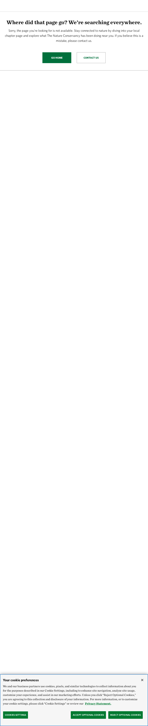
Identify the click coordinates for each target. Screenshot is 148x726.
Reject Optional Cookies (125, 715)
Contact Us (91, 57)
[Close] (142, 680)
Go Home (57, 57)
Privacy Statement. (98, 703)
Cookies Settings (15, 715)
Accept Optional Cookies (88, 715)
